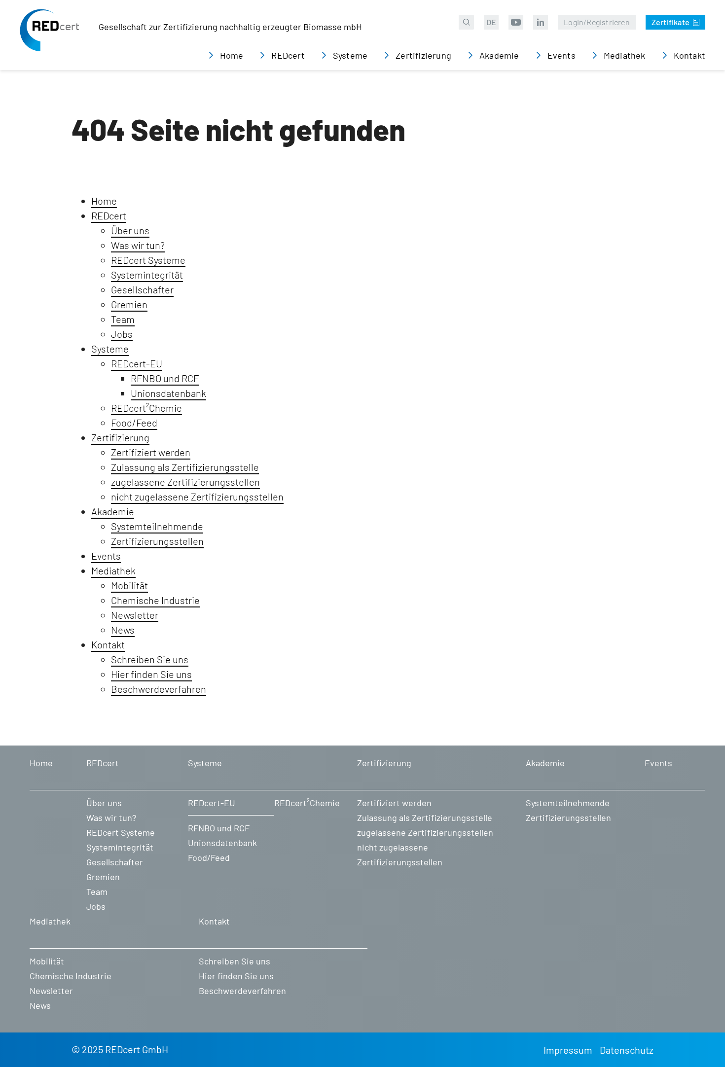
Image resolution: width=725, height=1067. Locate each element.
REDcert (108, 215)
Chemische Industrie (155, 600)
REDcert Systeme (148, 260)
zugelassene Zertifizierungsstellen (185, 482)
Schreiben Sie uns (149, 659)
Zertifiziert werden (150, 452)
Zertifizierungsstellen (157, 541)
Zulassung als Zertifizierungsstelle (185, 467)
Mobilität (129, 585)
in (540, 22)
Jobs (122, 334)
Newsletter (134, 615)
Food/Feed (134, 422)
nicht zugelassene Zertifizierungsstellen (197, 496)
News (123, 630)
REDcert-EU (136, 363)
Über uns (130, 230)
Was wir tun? (138, 245)
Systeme (110, 349)
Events (106, 556)
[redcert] (49, 37)
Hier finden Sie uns (151, 674)
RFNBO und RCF (165, 378)
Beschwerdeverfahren (158, 689)
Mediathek (113, 570)
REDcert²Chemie (146, 408)
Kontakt (108, 644)
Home (104, 201)
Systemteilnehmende (157, 526)
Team (123, 319)
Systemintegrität (147, 275)
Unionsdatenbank (168, 393)
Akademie (112, 511)
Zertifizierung (120, 437)
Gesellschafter (142, 289)
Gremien (129, 304)
